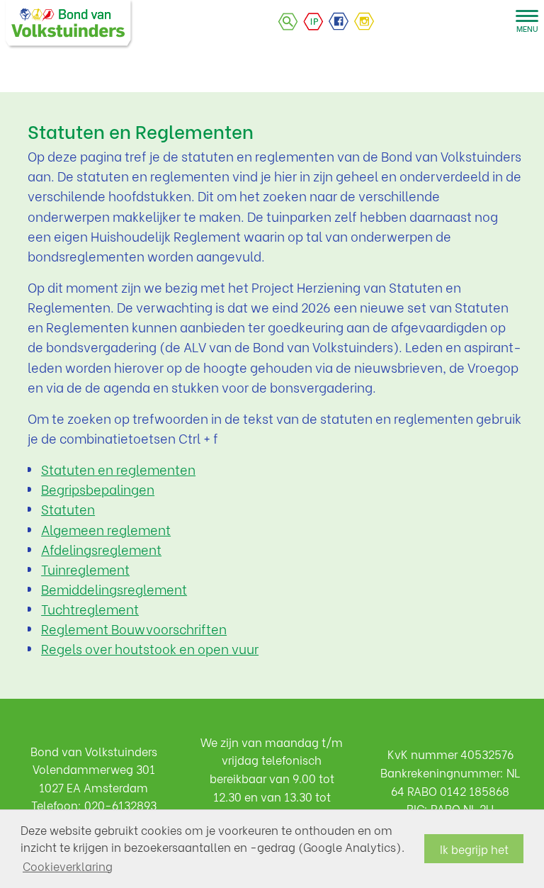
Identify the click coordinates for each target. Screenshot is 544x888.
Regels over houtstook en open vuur (150, 648)
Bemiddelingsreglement (114, 589)
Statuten (68, 509)
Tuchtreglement (90, 609)
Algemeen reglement (106, 529)
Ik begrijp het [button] (474, 849)
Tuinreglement (85, 569)
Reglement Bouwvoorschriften (134, 628)
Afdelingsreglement (101, 549)
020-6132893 (120, 805)
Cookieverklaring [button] (68, 866)
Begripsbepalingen (97, 489)
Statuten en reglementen (118, 469)
